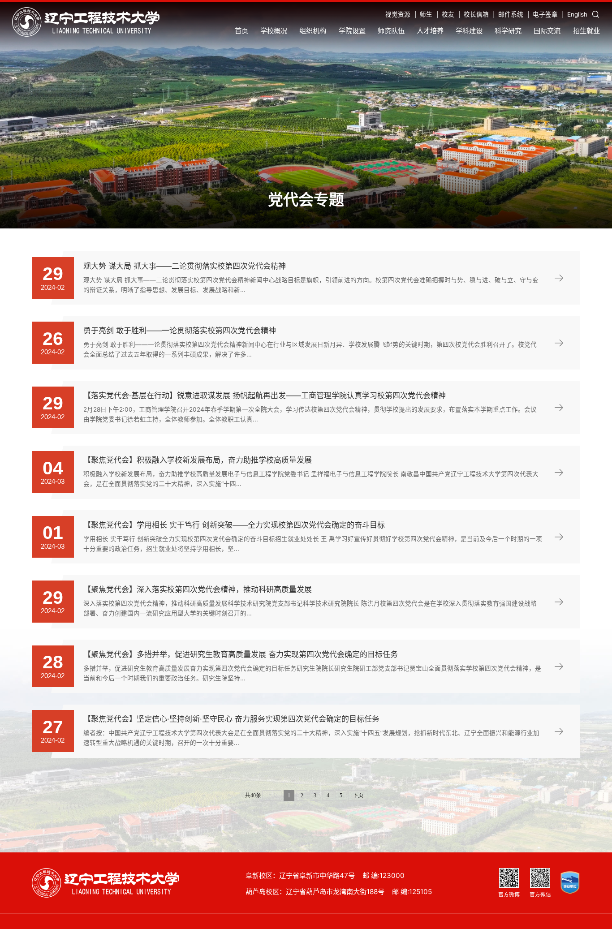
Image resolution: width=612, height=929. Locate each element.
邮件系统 (510, 14)
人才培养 (430, 30)
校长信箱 (476, 14)
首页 (241, 30)
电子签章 (545, 14)
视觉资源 (397, 14)
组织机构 (312, 30)
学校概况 (273, 30)
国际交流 (547, 30)
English (577, 14)
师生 (426, 14)
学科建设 (469, 30)
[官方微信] (540, 877)
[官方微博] (509, 877)
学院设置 (352, 30)
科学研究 (508, 30)
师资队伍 (391, 30)
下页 (358, 795)
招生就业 (586, 30)
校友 (448, 14)
